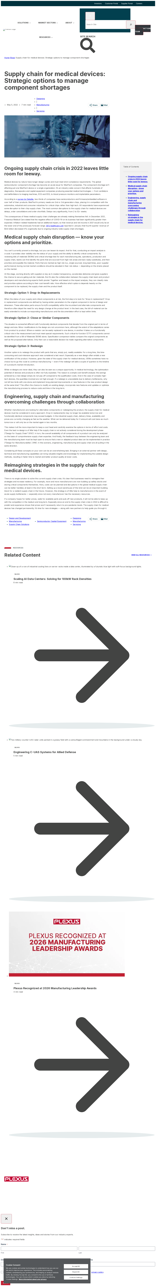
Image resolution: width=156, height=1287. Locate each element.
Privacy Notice (90, 1205)
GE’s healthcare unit (54, 226)
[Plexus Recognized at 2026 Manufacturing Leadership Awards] (80, 1030)
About (85, 1179)
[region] (47, 1270)
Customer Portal (111, 3)
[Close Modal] (90, 16)
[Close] (88, 1261)
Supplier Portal (127, 3)
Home (7, 58)
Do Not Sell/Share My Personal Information (117, 1205)
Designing (40, 98)
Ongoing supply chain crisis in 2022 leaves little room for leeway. (138, 179)
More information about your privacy (33, 1279)
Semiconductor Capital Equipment (51, 521)
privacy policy (97, 1272)
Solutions (50, 1179)
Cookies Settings (76, 1277)
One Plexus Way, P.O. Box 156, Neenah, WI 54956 (76, 1199)
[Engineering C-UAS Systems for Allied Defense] (80, 825)
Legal (62, 1205)
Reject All (75, 1272)
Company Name (86, 1260)
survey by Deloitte (25, 199)
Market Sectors (69, 1179)
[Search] (131, 25)
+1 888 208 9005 (106, 1199)
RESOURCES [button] (44, 37)
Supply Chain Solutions (19, 524)
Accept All (76, 1266)
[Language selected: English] (148, 3)
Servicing (40, 111)
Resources (100, 1179)
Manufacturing (42, 105)
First (2, 1253)
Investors (98, 3)
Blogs (12, 58)
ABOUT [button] (68, 23)
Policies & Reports (74, 1205)
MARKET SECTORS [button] (47, 23)
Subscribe (130, 1179)
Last (80, 1253)
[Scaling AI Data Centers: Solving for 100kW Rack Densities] (80, 651)
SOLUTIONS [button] (23, 23)
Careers (139, 3)
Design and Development (20, 518)
